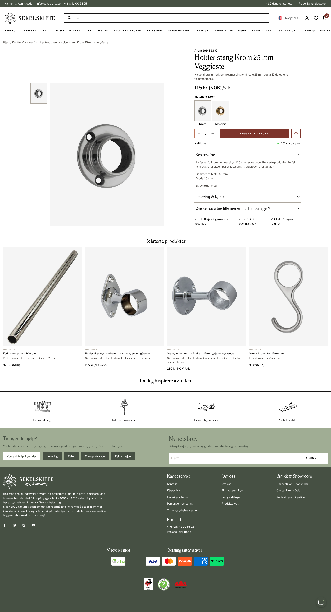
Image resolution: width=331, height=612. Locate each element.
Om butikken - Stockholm (292, 483)
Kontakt (172, 483)
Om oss (226, 483)
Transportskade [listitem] (95, 456)
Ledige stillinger (231, 497)
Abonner (313, 458)
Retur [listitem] (71, 456)
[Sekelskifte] (56, 481)
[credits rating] (181, 584)
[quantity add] (212, 133)
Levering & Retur (177, 497)
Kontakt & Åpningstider (19, 3)
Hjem (6, 42)
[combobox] (170, 18)
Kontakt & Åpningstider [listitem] (21, 456)
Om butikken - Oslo (288, 490)
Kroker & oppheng (47, 42)
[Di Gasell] (148, 584)
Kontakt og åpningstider (291, 497)
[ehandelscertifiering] (164, 584)
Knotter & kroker (22, 42)
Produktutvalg (230, 503)
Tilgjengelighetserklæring (182, 510)
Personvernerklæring (180, 503)
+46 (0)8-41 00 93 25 (180, 526)
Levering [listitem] (52, 456)
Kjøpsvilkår (174, 490)
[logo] (30, 18)
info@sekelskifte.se (49, 3)
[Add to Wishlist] (296, 133)
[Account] (306, 18)
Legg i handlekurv (254, 133)
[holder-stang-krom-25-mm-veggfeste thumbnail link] (38, 93)
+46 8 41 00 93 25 (75, 3)
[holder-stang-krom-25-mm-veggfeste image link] (107, 154)
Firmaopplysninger (233, 490)
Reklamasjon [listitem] (123, 456)
